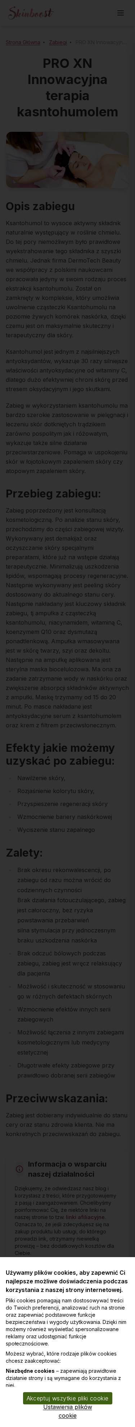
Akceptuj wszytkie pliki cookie (68, 1398)
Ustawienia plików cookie (67, 1411)
